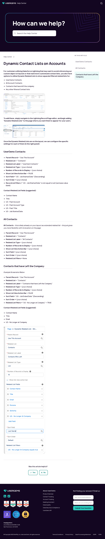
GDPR (94, 534)
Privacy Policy (69, 534)
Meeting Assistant (48, 502)
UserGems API (47, 510)
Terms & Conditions (57, 534)
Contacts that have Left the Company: (87, 75)
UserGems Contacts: (83, 61)
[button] (87, 56)
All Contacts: (80, 68)
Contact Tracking (48, 497)
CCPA (99, 534)
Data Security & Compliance (51, 508)
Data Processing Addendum (83, 534)
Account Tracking (48, 499)
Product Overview (48, 494)
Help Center (8, 57)
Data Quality (47, 505)
